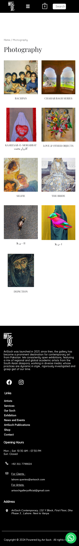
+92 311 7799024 (21, 463)
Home (7, 40)
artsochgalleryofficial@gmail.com (30, 490)
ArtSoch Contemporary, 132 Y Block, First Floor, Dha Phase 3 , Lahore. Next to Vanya (42, 512)
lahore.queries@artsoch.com (28, 479)
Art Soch (46, 539)
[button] (28, 6)
